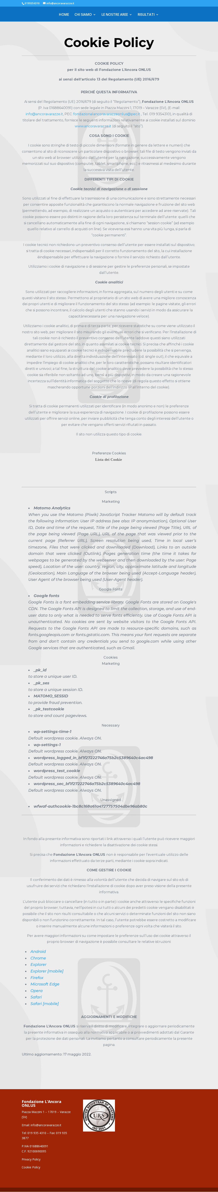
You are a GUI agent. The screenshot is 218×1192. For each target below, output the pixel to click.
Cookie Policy (31, 1167)
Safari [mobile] (44, 1003)
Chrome (38, 958)
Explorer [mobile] (46, 971)
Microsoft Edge (44, 984)
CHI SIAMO (83, 15)
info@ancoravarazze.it (44, 114)
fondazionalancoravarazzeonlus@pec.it (106, 114)
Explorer (38, 964)
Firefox (36, 977)
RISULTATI (146, 15)
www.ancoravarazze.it (93, 126)
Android (38, 951)
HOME (64, 15)
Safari (36, 997)
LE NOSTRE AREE (115, 15)
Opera (36, 990)
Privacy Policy (31, 1159)
